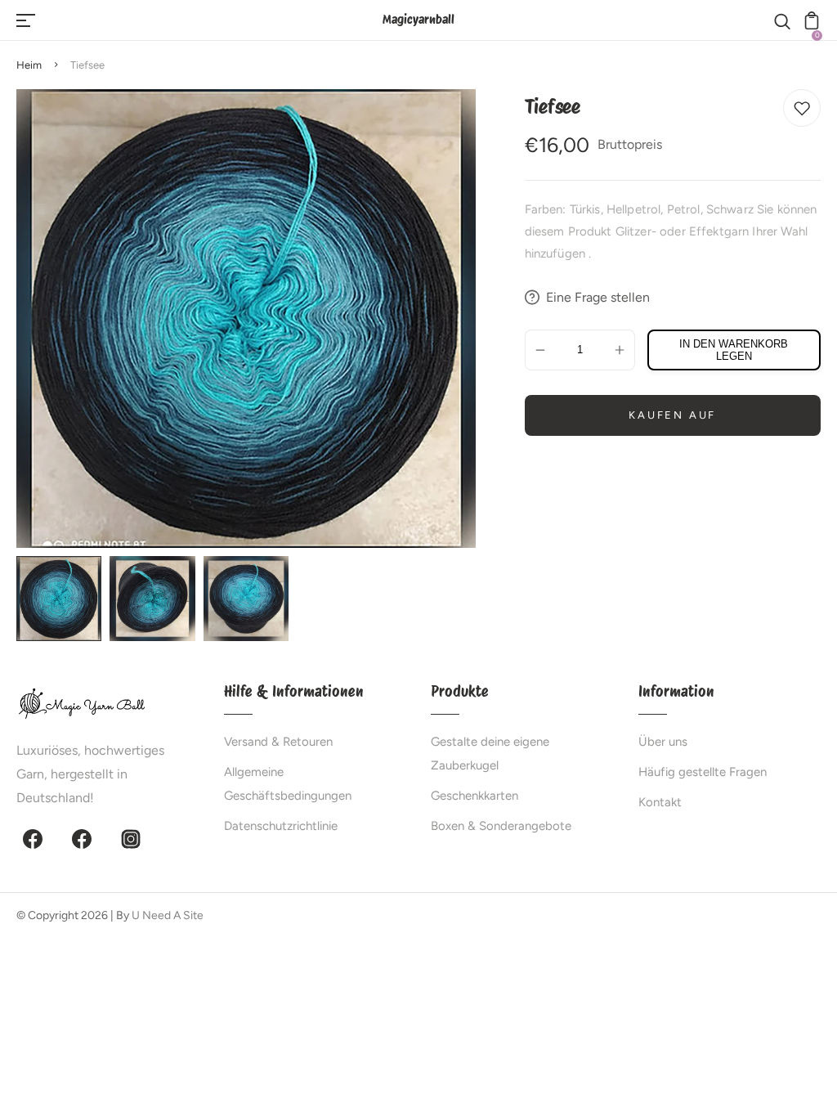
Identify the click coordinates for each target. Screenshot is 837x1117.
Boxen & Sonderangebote (501, 826)
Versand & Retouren (278, 741)
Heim (29, 65)
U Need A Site (168, 915)
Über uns (662, 741)
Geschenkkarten (474, 795)
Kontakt (660, 802)
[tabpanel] (63, 598)
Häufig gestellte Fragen (702, 772)
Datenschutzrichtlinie (281, 826)
